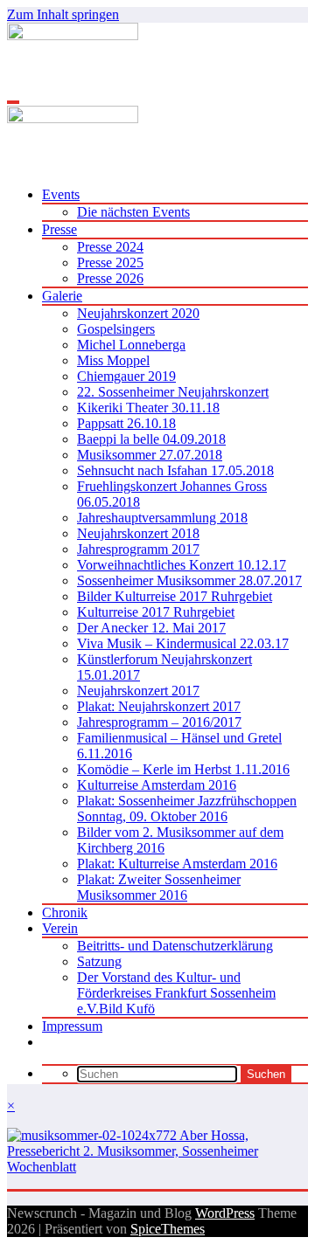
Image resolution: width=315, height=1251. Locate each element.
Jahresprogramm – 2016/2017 (159, 722)
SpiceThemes (167, 1228)
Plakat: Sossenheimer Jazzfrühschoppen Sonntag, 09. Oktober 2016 (187, 808)
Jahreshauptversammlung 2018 (162, 517)
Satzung (99, 961)
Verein (60, 928)
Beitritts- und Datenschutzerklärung (175, 945)
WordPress (225, 1213)
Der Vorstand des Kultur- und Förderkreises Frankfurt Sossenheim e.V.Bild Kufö (176, 993)
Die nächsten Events (133, 211)
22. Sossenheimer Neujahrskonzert (173, 391)
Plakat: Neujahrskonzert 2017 (159, 706)
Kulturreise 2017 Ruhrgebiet (155, 612)
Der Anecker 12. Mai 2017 (151, 627)
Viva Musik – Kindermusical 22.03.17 (183, 643)
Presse (59, 229)
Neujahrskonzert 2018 (138, 533)
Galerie (62, 295)
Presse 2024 (110, 246)
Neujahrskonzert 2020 (138, 313)
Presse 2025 (110, 262)
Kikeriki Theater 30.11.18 (148, 407)
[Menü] (13, 102)
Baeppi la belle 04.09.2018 (151, 439)
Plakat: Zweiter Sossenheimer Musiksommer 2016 (159, 887)
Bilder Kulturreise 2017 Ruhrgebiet (174, 596)
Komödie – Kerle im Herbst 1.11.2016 (183, 769)
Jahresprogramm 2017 (138, 549)
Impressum (72, 1026)
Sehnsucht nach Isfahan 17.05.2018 (175, 470)
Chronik (65, 912)
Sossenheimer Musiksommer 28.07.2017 (189, 580)
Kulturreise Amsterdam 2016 (156, 785)
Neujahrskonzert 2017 (138, 690)
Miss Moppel (113, 360)
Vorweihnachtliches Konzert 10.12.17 (181, 564)
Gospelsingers (116, 328)
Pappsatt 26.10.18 (126, 423)
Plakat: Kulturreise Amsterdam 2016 (177, 863)
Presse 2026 (110, 278)
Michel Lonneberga (131, 344)
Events (61, 194)
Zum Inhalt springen (63, 14)
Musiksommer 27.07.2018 (149, 454)
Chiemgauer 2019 (126, 376)
